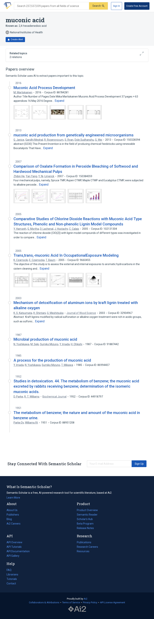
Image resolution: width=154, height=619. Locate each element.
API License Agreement (112, 602)
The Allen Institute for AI (77, 609)
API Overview (14, 542)
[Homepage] (7, 6)
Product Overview (87, 510)
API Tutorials (14, 546)
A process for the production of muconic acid (52, 360)
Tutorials (12, 578)
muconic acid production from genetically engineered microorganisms (74, 135)
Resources (83, 552)
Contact (11, 583)
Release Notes (85, 528)
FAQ (9, 569)
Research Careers (87, 547)
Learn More (13, 497)
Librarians (12, 574)
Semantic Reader (87, 514)
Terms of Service (71, 602)
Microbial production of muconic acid (45, 339)
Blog (11, 519)
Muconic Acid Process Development (44, 87)
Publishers (13, 514)
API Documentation (18, 552)
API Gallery (13, 555)
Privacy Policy (90, 602)
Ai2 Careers (13, 524)
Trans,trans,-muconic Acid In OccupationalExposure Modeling (66, 255)
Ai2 (85, 598)
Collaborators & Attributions (44, 602)
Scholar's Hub (85, 519)
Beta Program (85, 523)
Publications (84, 543)
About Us (12, 510)
